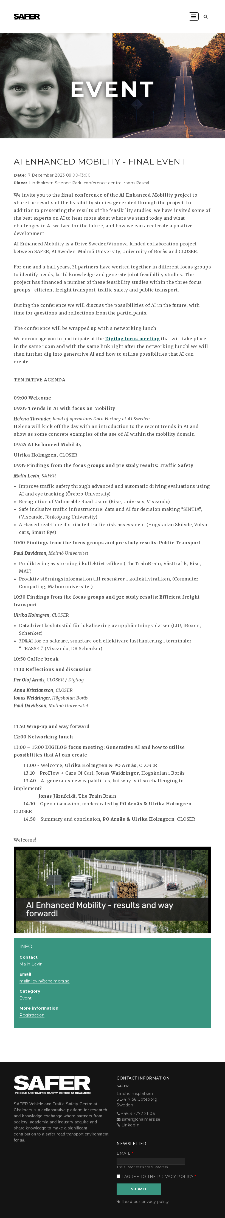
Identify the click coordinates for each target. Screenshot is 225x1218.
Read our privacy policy (145, 1201)
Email (124, 1153)
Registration (31, 1015)
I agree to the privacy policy (158, 1176)
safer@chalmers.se (141, 1119)
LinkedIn (130, 1125)
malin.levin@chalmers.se (44, 981)
